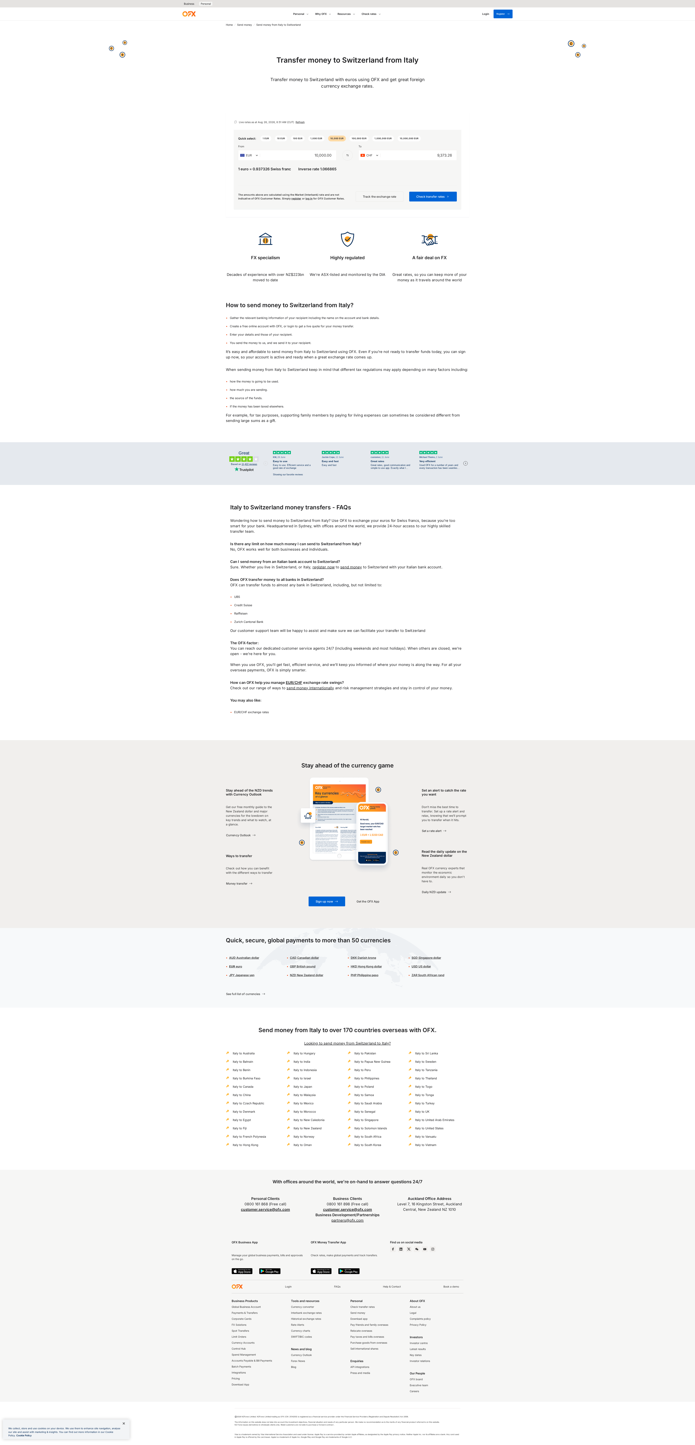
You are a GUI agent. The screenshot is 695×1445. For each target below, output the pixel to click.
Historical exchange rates (306, 1318)
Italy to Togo (423, 1086)
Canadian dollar (304, 958)
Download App (240, 1384)
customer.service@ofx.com (265, 1209)
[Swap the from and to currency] (347, 155)
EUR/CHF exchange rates (251, 712)
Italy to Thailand (426, 1078)
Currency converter (302, 1306)
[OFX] (188, 14)
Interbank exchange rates (306, 1312)
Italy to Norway (304, 1136)
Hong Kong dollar (366, 966)
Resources (344, 13)
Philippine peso (364, 975)
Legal (413, 1312)
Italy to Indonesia (305, 1070)
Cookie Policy (24, 1435)
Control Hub (239, 1348)
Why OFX (321, 13)
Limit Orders (239, 1336)
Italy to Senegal (364, 1111)
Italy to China (242, 1095)
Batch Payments (241, 1366)
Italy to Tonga (424, 1095)
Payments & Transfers (245, 1312)
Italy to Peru (362, 1070)
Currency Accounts (243, 1342)
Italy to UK (422, 1111)
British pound (302, 966)
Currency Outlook (301, 1354)
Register (500, 13)
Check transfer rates (362, 1306)
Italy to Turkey (425, 1103)
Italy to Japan (303, 1086)
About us (415, 1306)
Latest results (418, 1349)
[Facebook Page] (393, 1249)
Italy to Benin (241, 1070)
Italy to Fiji (240, 1128)
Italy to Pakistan (365, 1053)
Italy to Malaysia (305, 1095)
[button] (265, 138)
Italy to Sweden (425, 1061)
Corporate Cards (241, 1318)
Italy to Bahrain (243, 1061)
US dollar (421, 966)
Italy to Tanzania (426, 1070)
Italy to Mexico (304, 1103)
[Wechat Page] (417, 1249)
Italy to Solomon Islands (370, 1128)
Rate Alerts (297, 1324)
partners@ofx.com (347, 1220)
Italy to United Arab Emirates (434, 1120)
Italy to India (302, 1061)
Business (189, 3)
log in (309, 198)
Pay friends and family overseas (369, 1324)
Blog (293, 1366)
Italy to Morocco (305, 1111)
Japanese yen (241, 975)
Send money (244, 24)
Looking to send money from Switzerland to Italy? (347, 1043)
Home (229, 24)
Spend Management (244, 1354)
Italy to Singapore (366, 1120)
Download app (359, 1318)
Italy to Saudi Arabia (368, 1103)
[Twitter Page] (409, 1249)
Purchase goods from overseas (368, 1342)
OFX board (416, 1379)
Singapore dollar (426, 958)
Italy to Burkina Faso (246, 1078)
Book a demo (451, 1286)
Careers (414, 1391)
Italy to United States (429, 1128)
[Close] (124, 1423)
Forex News (298, 1360)
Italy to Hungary (304, 1053)
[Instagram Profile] (433, 1249)
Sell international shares (364, 1348)
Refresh (300, 122)
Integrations (239, 1372)
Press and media (360, 1372)
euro (235, 966)
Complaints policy (420, 1318)
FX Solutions (239, 1324)
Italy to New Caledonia (309, 1120)
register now (324, 567)
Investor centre (419, 1343)
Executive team (419, 1385)
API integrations (359, 1366)
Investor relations (420, 1360)
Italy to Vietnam (425, 1145)
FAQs (337, 1286)
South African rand (428, 975)
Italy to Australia (244, 1053)
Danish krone (363, 958)
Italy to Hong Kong (245, 1145)
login (290, 326)
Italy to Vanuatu (425, 1136)
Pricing (236, 1378)
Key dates (416, 1354)
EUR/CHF (294, 682)
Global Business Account (246, 1306)
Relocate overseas (361, 1330)
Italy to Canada (243, 1086)
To (360, 146)
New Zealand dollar (306, 975)
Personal (206, 3)
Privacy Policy (418, 1324)
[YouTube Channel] (425, 1249)
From (241, 146)
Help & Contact (392, 1286)
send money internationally (310, 688)
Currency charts (300, 1330)
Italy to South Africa (367, 1136)
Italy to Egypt (242, 1120)
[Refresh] (235, 122)
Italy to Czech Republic (248, 1103)
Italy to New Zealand (308, 1128)
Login (288, 1286)
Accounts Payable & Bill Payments (252, 1360)
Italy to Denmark (244, 1111)
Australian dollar (244, 958)
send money (351, 567)
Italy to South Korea (367, 1145)
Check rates (369, 13)
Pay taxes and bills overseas (367, 1336)
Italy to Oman (303, 1145)
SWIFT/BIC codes (301, 1336)
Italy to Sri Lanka (426, 1053)
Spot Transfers (240, 1330)
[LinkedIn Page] (401, 1249)
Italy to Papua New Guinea (372, 1061)
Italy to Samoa (364, 1095)
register (296, 198)
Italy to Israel (302, 1078)
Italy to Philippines (366, 1078)
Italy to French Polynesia (249, 1136)
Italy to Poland (364, 1086)
